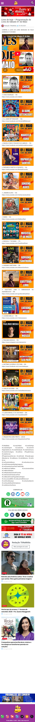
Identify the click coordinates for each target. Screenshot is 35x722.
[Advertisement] (17, 672)
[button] (2, 3)
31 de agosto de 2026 (7, 581)
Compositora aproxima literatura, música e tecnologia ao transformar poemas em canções (16, 644)
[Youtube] (29, 515)
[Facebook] (12, 515)
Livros (4, 638)
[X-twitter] (23, 515)
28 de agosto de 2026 (7, 648)
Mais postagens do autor (21, 546)
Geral (4, 573)
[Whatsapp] (6, 515)
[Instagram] (18, 515)
